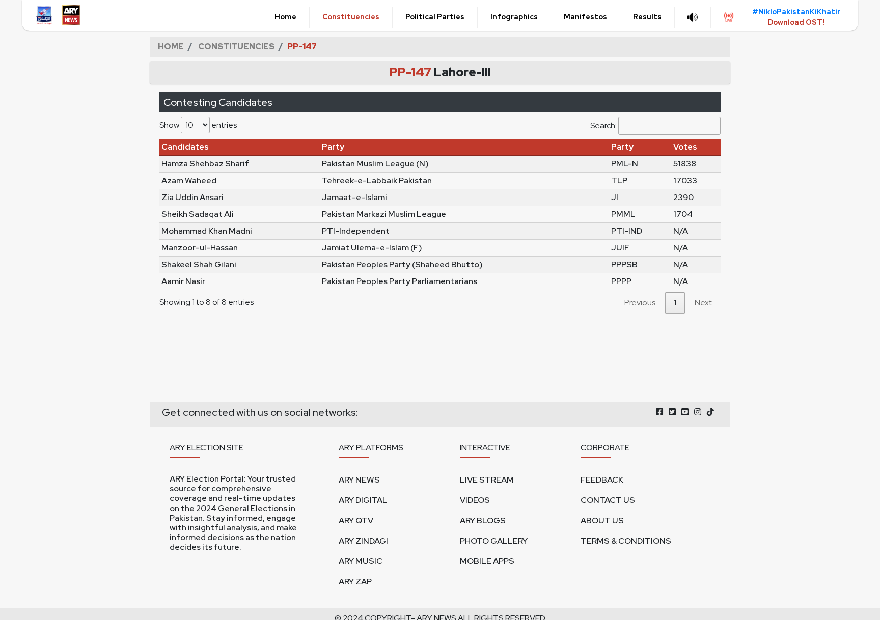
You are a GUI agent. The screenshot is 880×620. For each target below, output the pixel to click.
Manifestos (585, 16)
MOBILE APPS (487, 561)
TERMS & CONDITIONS (626, 541)
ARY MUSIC (360, 561)
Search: (603, 125)
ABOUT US (602, 520)
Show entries (198, 125)
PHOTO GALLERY (494, 541)
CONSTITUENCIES (236, 46)
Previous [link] (639, 302)
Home (285, 16)
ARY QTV (356, 520)
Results (647, 16)
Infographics (514, 16)
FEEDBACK (602, 479)
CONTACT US (608, 500)
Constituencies (350, 16)
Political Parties (434, 16)
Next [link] (703, 302)
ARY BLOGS (483, 520)
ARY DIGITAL (363, 500)
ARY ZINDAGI (363, 541)
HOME (171, 46)
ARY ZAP (355, 581)
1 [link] (675, 302)
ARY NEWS (359, 479)
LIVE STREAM (487, 479)
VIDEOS (475, 500)
